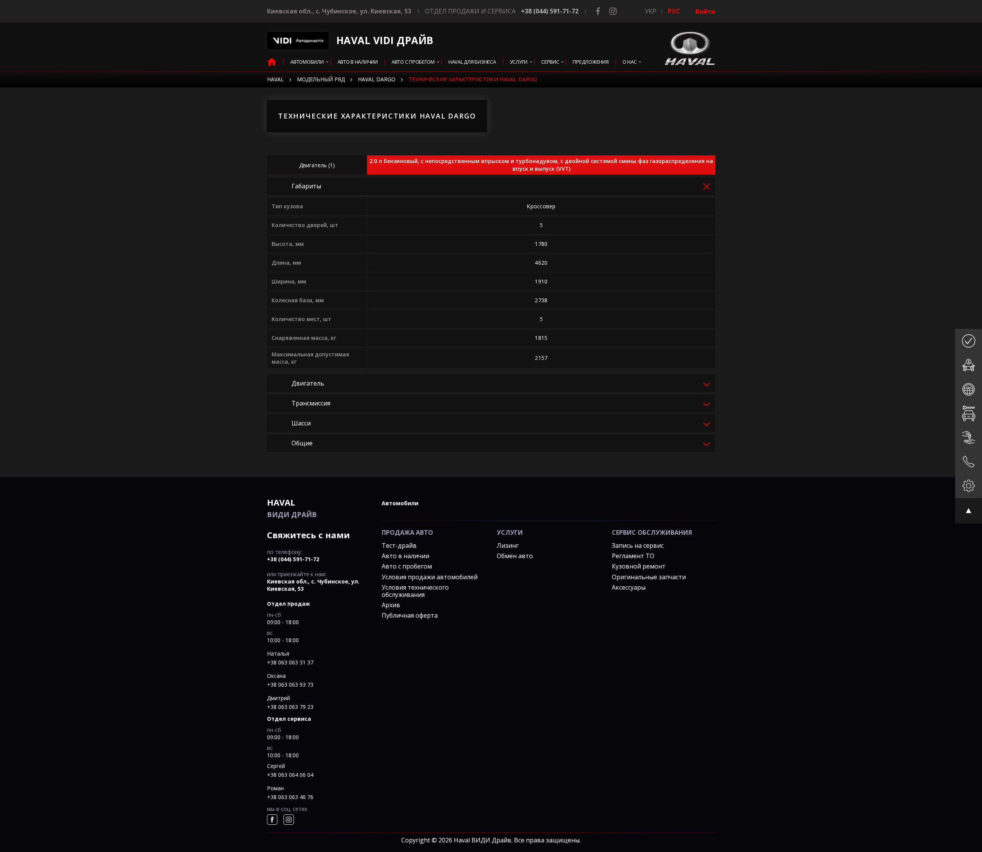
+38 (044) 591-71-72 (549, 11)
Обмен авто (515, 556)
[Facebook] (598, 11)
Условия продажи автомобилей (430, 577)
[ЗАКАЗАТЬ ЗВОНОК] (968, 462)
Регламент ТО (633, 556)
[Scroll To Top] (968, 510)
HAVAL (275, 79)
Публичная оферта (410, 615)
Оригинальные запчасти (649, 577)
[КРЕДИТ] (968, 365)
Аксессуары (629, 587)
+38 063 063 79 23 (290, 706)
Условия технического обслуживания (415, 591)
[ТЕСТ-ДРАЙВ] (968, 389)
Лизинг (508, 545)
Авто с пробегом (413, 62)
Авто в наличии (405, 556)
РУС (674, 11)
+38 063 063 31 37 (290, 662)
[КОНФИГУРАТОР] (968, 486)
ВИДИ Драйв (292, 507)
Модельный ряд (321, 79)
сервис (550, 62)
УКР (650, 11)
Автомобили (306, 62)
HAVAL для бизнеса (472, 62)
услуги (518, 62)
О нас (630, 62)
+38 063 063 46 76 (290, 797)
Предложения (590, 62)
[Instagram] (613, 11)
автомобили (400, 503)
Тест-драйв (399, 545)
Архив (391, 605)
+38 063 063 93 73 (290, 684)
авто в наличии (358, 62)
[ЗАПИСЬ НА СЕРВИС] (968, 413)
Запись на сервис (638, 545)
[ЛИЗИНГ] (968, 437)
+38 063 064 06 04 (290, 774)
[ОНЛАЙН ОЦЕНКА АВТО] (968, 341)
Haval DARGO (376, 79)
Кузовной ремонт (639, 566)
